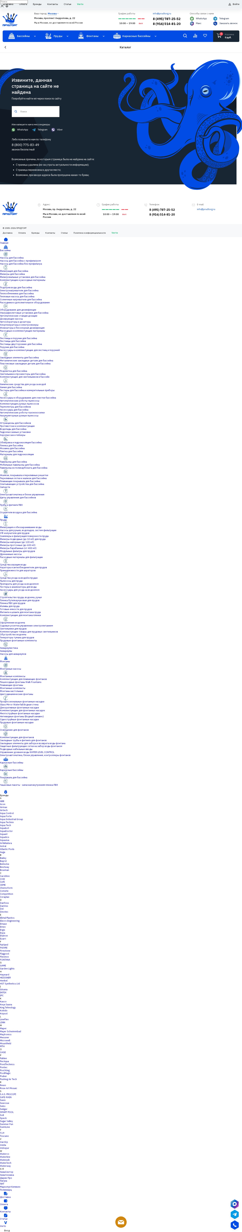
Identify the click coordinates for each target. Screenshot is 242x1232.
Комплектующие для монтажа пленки (20, 615)
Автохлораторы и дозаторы (15, 321)
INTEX (3, 992)
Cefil (2, 881)
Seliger (3, 1109)
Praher (3, 1076)
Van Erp (4, 1142)
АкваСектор (6, 1171)
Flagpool (4, 953)
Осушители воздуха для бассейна (18, 512)
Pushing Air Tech (8, 1079)
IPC (2, 995)
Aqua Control (7, 813)
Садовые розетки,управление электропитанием (26, 625)
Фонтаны (5, 661)
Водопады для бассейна (13, 429)
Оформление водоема (12, 622)
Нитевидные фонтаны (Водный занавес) (22, 716)
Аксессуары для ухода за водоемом (20, 589)
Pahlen (3, 1058)
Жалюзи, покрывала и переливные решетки (24, 475)
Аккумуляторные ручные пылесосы (19, 415)
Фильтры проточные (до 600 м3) (17, 545)
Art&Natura (6, 843)
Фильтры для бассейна (12, 274)
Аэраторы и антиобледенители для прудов (23, 567)
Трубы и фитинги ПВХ (11, 504)
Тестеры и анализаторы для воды (18, 586)
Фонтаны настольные (11, 691)
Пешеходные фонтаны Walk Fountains (20, 682)
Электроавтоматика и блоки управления (22, 494)
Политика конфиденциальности (90, 232)
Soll (2, 1115)
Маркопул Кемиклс (10, 1186)
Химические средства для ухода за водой (23, 384)
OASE (3, 1052)
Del (2, 908)
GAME (3, 965)
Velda (3, 1145)
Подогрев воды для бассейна (16, 287)
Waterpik (5, 1159)
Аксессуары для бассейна (14, 409)
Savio (3, 1100)
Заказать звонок (228, 23)
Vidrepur (4, 1148)
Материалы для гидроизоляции (17, 454)
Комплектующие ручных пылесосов (19, 403)
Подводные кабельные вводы (16, 749)
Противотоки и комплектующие (17, 426)
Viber (60, 129)
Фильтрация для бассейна (14, 271)
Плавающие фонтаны (11, 685)
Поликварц (6, 1189)
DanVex (4, 905)
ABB (2, 801)
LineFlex (4, 1019)
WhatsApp (201, 18)
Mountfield (5, 1043)
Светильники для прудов (13, 628)
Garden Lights (7, 968)
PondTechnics (7, 1064)
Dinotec (4, 911)
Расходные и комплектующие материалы (22, 330)
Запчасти (5, 487)
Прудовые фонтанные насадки (16, 722)
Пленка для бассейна (11, 445)
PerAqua (4, 1061)
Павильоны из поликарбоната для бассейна (23, 467)
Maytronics (6, 1034)
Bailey (3, 857)
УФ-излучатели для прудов (14, 533)
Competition (6, 893)
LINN (2, 1022)
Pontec (3, 1067)
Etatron (4, 935)
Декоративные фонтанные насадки (19, 707)
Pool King (5, 1070)
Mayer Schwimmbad (10, 1031)
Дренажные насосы (11, 554)
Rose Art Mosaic (8, 1088)
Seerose (4, 1103)
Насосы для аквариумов (13, 653)
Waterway (5, 1165)
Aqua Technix (7, 822)
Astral (3, 846)
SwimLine (5, 1126)
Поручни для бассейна (12, 347)
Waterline (5, 1156)
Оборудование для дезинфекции (18, 309)
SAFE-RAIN (6, 1097)
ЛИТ (2, 1183)
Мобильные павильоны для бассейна (20, 464)
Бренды (36, 232)
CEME (3, 884)
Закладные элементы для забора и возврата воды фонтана (32, 743)
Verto (115, 232)
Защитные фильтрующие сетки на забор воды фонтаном (31, 746)
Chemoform (6, 887)
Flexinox (4, 956)
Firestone (5, 950)
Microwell (5, 1040)
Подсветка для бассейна (13, 371)
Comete (4, 890)
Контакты (50, 232)
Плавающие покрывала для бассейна (20, 481)
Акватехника (7, 1174)
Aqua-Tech (5, 825)
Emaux (3, 923)
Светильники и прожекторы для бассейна (23, 374)
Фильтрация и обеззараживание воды (20, 527)
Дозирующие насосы (11, 318)
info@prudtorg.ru (162, 13)
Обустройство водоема (13, 634)
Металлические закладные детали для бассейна (26, 360)
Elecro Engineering (9, 920)
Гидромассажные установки (15, 432)
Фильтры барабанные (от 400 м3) (18, 548)
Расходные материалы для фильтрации (21, 557)
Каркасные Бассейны (11, 770)
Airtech (4, 810)
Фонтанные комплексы (12, 676)
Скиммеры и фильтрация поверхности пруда (24, 536)
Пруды (3, 519)
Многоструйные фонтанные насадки (20, 713)
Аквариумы (6, 650)
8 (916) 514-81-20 (167, 24)
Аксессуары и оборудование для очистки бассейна (28, 397)
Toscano (4, 1136)
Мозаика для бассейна (12, 448)
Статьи (64, 232)
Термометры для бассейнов (15, 406)
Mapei (3, 1028)
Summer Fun (6, 1124)
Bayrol (3, 861)
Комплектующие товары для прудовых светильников (29, 631)
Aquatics (4, 837)
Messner (4, 1037)
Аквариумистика (9, 647)
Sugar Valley (6, 1121)
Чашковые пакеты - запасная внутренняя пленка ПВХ (29, 784)
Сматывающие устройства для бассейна (22, 484)
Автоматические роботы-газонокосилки (22, 412)
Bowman (4, 870)
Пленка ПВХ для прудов (12, 603)
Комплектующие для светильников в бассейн (24, 376)
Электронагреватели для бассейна (19, 290)
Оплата (22, 232)
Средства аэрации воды (13, 564)
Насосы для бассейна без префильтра (21, 263)
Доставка (7, 232)
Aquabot (4, 828)
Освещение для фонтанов (14, 729)
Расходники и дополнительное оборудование (25, 302)
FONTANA (5, 959)
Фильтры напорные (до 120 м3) (17, 542)
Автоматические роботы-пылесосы (19, 400)
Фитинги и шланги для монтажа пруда (20, 612)
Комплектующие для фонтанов (17, 737)
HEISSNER (5, 977)
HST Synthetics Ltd (10, 983)
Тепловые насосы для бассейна (17, 296)
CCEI (2, 879)
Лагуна (3, 1180)
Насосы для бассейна (12, 257)
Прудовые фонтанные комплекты (18, 640)
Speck (3, 1118)
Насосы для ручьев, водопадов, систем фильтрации (28, 530)
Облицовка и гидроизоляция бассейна (21, 442)
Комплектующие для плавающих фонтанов (23, 679)
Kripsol (3, 1013)
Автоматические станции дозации (18, 315)
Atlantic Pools (7, 849)
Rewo (3, 1085)
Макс (198, 23)
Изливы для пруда (9, 606)
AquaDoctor (6, 831)
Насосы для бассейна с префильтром (20, 260)
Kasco (3, 1001)
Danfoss (4, 902)
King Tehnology (8, 1007)
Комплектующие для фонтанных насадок (22, 710)
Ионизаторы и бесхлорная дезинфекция (22, 327)
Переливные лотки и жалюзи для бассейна (23, 478)
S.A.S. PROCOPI (8, 1094)
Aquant (3, 834)
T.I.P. (2, 1132)
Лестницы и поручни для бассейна (18, 338)
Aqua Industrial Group (11, 819)
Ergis (2, 929)
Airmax (3, 807)
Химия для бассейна (11, 387)
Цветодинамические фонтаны (16, 694)
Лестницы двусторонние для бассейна (21, 344)
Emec (3, 926)
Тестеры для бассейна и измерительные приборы (27, 390)
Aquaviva (4, 840)
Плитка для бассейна (11, 451)
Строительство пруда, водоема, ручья (21, 597)
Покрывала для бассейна (13, 777)
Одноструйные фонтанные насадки (19, 719)
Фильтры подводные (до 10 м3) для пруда (23, 539)
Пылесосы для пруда (11, 580)
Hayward (4, 974)
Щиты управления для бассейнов (18, 497)
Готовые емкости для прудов (16, 609)
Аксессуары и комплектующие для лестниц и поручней (30, 350)
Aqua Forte (6, 816)
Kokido (3, 1010)
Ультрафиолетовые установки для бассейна (24, 312)
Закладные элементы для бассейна (19, 357)
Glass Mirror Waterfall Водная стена (19, 704)
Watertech (5, 1162)
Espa (2, 932)
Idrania (3, 989)
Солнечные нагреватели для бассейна (21, 299)
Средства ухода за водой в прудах (19, 577)
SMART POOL (7, 1112)
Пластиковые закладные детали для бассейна (25, 363)
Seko (2, 1106)
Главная (4, 242)
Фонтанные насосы (10, 668)
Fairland (4, 944)
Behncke (4, 864)
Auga (2, 852)
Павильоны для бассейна (13, 461)
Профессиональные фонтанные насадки (22, 701)
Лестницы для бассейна (13, 341)
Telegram (224, 18)
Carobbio (5, 876)
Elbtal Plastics (7, 917)
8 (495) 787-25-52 (167, 19)
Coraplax (4, 896)
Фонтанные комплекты (12, 688)
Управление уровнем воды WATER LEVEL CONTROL (27, 752)
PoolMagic (5, 1073)
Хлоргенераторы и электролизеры (19, 324)
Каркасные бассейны (11, 762)
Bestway (4, 867)
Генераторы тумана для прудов (17, 637)
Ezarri (3, 938)
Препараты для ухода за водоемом (19, 583)
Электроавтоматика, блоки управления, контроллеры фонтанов (35, 755)
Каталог (125, 47)
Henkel (3, 980)
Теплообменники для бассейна (17, 293)
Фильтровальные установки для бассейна (22, 277)
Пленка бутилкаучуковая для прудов (20, 600)
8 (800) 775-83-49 (25, 145)
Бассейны (5, 250)
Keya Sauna (6, 1004)
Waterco (4, 1153)
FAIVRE (3, 947)
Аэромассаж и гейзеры (12, 435)
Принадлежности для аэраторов (18, 570)
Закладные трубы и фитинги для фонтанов (23, 740)
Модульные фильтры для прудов (17, 551)
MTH (2, 1046)
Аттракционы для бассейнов (15, 423)
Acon (2, 804)
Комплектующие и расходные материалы (22, 280)
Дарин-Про (6, 1177)
